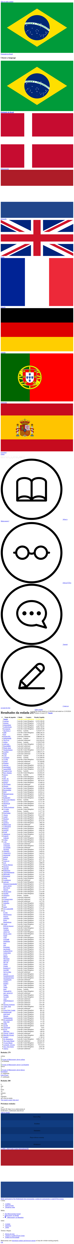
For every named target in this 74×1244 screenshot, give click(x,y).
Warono (5, 889)
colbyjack (6, 744)
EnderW (5, 836)
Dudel (5, 935)
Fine (4, 734)
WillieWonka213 (8, 1001)
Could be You (7, 771)
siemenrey (6, 895)
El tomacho (6, 729)
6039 (4, 792)
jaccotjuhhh (6, 847)
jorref (5, 897)
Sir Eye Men (7, 972)
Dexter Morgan (8, 865)
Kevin (5, 1029)
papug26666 (7, 769)
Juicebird (6, 849)
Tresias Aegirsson (8, 807)
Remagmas (6, 876)
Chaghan (6, 930)
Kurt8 (5, 832)
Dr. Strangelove (8, 1039)
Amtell (5, 817)
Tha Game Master (8, 1041)
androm (5, 857)
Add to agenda (5, 1112)
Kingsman (6, 947)
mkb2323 (6, 960)
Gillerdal (6, 838)
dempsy (5, 782)
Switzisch (6, 757)
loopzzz (5, 916)
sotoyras (5, 765)
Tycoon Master (8, 1043)
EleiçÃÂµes (4, 1075)
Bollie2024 (6, 870)
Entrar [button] (3, 454)
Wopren (5, 786)
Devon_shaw (7, 934)
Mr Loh (5, 962)
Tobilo (5, 987)
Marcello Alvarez (8, 1035)
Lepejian (6, 721)
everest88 (6, 939)
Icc (4, 911)
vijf (4, 1008)
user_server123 (8, 993)
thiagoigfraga (7, 922)
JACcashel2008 (8, 909)
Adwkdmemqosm (8, 872)
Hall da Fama (9, 1205)
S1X (4, 863)
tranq (4, 989)
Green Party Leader (9, 1010)
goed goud (6, 1014)
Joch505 (5, 830)
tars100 (5, 1025)
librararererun (7, 914)
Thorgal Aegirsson (9, 1004)
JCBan (5, 840)
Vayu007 (6, 997)
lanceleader (6, 949)
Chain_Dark (7, 1006)
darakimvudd (7, 1012)
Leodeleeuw (7, 880)
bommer (5, 928)
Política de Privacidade (12, 1237)
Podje (5, 754)
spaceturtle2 (7, 767)
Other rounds (39, 709)
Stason (5, 821)
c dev (5, 842)
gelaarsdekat (7, 725)
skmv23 (5, 974)
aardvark (6, 882)
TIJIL (5, 985)
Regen (5, 859)
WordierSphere (8, 750)
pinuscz (5, 775)
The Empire (7, 784)
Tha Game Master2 (9, 799)
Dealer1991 (7, 736)
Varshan (5, 995)
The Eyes (6, 740)
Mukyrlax (6, 1031)
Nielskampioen (8, 1018)
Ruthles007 (6, 798)
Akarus (5, 815)
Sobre (7, 1227)
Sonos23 (6, 780)
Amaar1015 (7, 853)
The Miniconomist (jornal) (13, 1214)
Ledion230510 (7, 951)
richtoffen (6, 903)
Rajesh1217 (7, 968)
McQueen (6, 958)
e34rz (5, 937)
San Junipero (7, 788)
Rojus (5, 920)
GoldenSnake (7, 727)
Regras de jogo (10, 1234)
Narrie (50, 713)
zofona (5, 742)
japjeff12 (6, 822)
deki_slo (5, 778)
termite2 (5, 1037)
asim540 (5, 868)
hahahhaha (6, 941)
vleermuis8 (6, 1027)
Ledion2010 (7, 826)
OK (2, 1242)
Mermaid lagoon (8, 794)
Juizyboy (6, 867)
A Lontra (6, 809)
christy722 (6, 932)
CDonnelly (6, 845)
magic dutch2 (7, 886)
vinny (5, 999)
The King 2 (6, 731)
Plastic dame (7, 748)
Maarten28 (6, 803)
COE (5, 755)
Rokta (5, 796)
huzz (4, 943)
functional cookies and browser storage (24, 1240)
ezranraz (5, 723)
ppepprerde (6, 855)
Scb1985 (6, 970)
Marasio (5, 1016)
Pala (4, 777)
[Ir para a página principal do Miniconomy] (13, 458)
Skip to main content (7, 1)
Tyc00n (5, 759)
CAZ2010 (6, 844)
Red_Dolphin (7, 773)
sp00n (5, 1024)
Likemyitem (7, 953)
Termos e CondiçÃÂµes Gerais (15, 1235)
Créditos (8, 1204)
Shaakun (6, 819)
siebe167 (6, 901)
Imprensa (8, 1225)
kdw (4, 945)
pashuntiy (6, 918)
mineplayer (6, 834)
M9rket (5, 957)
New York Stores (8, 1047)
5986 (4, 732)
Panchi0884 (7, 746)
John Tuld (6, 1022)
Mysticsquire (7, 891)
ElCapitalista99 (8, 1020)
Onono (5, 964)
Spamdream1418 (8, 976)
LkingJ (5, 761)
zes (4, 1002)
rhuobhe (5, 893)
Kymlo (5, 912)
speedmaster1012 (8, 978)
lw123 (5, 955)
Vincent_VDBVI (8, 1033)
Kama (5, 805)
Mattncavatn (7, 824)
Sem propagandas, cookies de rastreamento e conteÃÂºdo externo (44, 1199)
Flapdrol (5, 763)
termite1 (5, 981)
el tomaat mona (8, 899)
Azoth (5, 924)
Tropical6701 (7, 991)
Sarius (5, 878)
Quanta (5, 966)
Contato (7, 1224)
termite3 (5, 983)
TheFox (5, 1048)
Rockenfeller (7, 790)
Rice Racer (6, 888)
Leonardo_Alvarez (9, 1045)
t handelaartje (7, 979)
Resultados (4, 1071)
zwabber (6, 752)
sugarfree (6, 811)
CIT (4, 905)
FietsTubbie (7, 813)
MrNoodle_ (7, 874)
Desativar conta (10, 1207)
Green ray (6, 861)
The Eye (6, 801)
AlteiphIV (6, 851)
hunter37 (6, 828)
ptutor (5, 907)
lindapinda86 (7, 738)
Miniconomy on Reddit (12, 1215)
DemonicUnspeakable (10, 884)
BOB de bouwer (8, 926)
